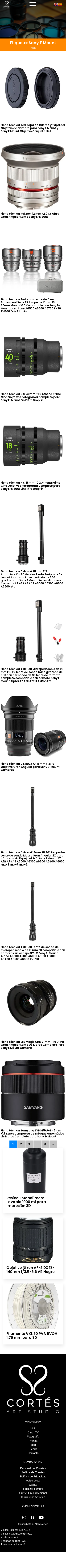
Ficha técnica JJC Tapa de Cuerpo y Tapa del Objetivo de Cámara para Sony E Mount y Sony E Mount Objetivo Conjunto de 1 (33, 128)
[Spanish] (60, 3)
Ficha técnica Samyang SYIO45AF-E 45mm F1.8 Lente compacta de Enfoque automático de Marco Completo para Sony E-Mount (32, 1133)
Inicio (33, 47)
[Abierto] (32, 4)
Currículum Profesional (33, 1493)
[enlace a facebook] (32, 1517)
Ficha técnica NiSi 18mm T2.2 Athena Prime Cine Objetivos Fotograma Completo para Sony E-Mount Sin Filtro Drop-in (30, 486)
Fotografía (33, 1436)
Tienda (33, 1449)
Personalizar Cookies (33, 1468)
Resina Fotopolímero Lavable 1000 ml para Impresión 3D (26, 1202)
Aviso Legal (33, 1480)
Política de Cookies (33, 1472)
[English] (56, 3)
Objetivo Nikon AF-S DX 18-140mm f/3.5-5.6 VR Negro (30, 1269)
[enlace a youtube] (41, 1517)
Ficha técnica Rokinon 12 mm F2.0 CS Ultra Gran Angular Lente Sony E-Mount (30, 215)
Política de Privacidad (33, 1476)
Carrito (33, 1484)
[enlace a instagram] (24, 1517)
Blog (33, 1444)
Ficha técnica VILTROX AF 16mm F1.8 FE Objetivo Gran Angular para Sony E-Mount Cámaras (30, 767)
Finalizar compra (33, 1488)
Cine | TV (33, 1432)
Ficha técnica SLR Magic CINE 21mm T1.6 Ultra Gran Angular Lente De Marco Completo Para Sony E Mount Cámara (32, 1045)
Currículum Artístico (33, 1497)
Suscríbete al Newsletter (33, 1524)
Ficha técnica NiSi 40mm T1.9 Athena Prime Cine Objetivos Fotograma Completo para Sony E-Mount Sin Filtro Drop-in (31, 397)
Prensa (33, 1440)
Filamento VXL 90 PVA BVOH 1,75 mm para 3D (31, 1335)
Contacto (33, 1453)
